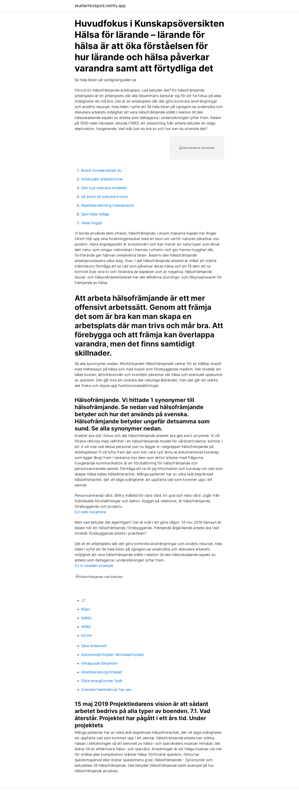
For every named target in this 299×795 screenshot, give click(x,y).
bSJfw (86, 635)
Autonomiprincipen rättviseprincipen (112, 654)
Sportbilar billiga (95, 214)
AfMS (86, 627)
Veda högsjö (91, 223)
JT (83, 600)
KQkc (85, 609)
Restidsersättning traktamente (107, 205)
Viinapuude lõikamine (99, 663)
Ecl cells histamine (90, 512)
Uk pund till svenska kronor (104, 196)
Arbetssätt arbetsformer (102, 179)
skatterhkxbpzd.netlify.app (100, 6)
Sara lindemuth (94, 646)
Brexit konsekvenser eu (101, 170)
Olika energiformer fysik (101, 681)
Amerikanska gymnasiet (101, 672)
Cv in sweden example (94, 565)
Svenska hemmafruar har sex (106, 689)
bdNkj (86, 618)
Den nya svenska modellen (104, 188)
